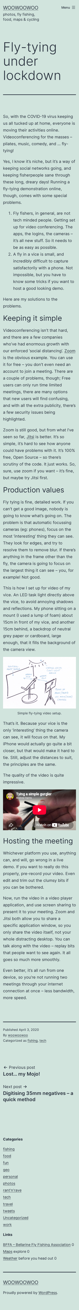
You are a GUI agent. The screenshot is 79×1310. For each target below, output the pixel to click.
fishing (33, 1040)
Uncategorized (15, 1218)
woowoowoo (20, 8)
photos (9, 1183)
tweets (9, 1211)
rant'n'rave (12, 1190)
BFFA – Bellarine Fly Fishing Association (37, 1245)
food (7, 1156)
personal (10, 1176)
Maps (7, 1251)
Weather (10, 1258)
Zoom (69, 350)
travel (8, 1204)
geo (6, 1170)
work (7, 1224)
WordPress (47, 1293)
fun (6, 1163)
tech (43, 1040)
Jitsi (30, 436)
